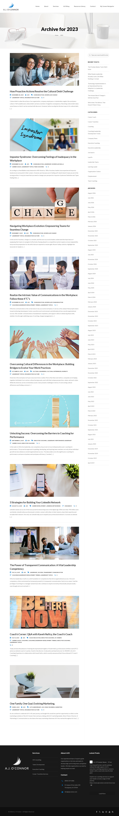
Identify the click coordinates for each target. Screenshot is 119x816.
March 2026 (91, 217)
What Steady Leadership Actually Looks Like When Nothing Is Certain (95, 76)
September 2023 (93, 325)
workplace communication (54, 302)
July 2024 (91, 278)
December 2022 (93, 368)
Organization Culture (32, 97)
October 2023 (92, 321)
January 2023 (92, 363)
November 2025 (93, 236)
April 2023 (91, 349)
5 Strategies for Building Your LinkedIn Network (35, 502)
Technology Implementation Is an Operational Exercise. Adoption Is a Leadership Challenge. (97, 87)
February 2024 (92, 302)
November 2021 (93, 420)
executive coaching (40, 440)
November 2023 (93, 316)
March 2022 (91, 411)
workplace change (51, 95)
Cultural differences (54, 371)
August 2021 (92, 434)
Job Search (68, 506)
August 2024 (92, 273)
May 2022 (91, 401)
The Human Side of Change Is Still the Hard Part (96, 97)
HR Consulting (36, 760)
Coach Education (35, 637)
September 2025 (93, 245)
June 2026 (91, 202)
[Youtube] (109, 812)
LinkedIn (49, 506)
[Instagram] (106, 812)
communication (39, 95)
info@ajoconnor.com (71, 792)
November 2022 (93, 373)
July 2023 (91, 335)
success (40, 572)
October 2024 (92, 264)
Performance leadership (63, 440)
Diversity (65, 371)
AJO (28, 95)
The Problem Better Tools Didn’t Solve (97, 68)
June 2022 (91, 396)
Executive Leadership (94, 148)
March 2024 (91, 297)
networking (56, 506)
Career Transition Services (40, 774)
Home (37, 6)
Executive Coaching (28, 443)
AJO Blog (66, 6)
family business (50, 707)
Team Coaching (39, 166)
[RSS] (112, 812)
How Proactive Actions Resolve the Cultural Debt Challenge (41, 91)
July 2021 (91, 439)
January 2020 (92, 444)
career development (39, 506)
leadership (47, 164)
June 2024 (91, 283)
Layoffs (90, 157)
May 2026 (91, 207)
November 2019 (93, 453)
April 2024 (91, 292)
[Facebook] (96, 812)
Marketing (58, 707)
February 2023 (92, 359)
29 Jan (110, 762)
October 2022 (92, 378)
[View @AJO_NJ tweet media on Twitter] (91, 785)
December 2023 (93, 311)
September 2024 (93, 269)
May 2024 (91, 288)
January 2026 (92, 226)
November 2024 (93, 259)
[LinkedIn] (103, 812)
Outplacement (92, 176)
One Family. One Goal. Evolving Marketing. (32, 703)
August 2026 (92, 193)
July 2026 (91, 198)
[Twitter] (99, 812)
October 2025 (92, 240)
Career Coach (16, 166)
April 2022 (91, 406)
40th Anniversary (35, 707)
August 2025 (92, 250)
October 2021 (92, 425)
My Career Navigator (107, 6)
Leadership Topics (18, 97)
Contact (93, 6)
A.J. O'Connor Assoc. (100, 762)
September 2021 (93, 430)
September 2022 (93, 382)
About (46, 6)
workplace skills (58, 164)
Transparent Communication (53, 572)
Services (56, 6)
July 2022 (91, 392)
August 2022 (92, 387)
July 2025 (91, 254)
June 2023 (91, 340)
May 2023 (91, 344)
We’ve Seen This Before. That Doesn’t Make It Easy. (96, 104)
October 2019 (92, 458)
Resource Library (79, 6)
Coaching (25, 640)
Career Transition (93, 122)
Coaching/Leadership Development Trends (26, 305)
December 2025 (93, 231)
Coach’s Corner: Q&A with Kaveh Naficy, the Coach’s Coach (41, 634)
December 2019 (93, 449)
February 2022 (92, 415)
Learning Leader (92, 167)
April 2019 (91, 463)
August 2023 (92, 330)
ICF (56, 637)
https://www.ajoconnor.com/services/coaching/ (104, 783)
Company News (92, 138)
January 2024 (92, 307)
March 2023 (91, 354)
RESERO (59, 637)
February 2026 (92, 221)
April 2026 (91, 212)
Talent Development (38, 764)
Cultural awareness (39, 371)
